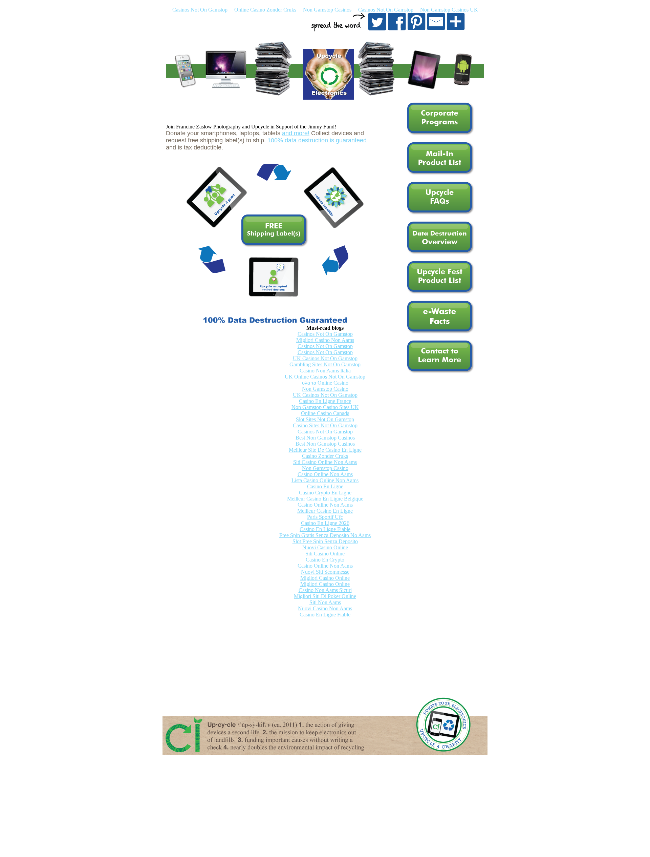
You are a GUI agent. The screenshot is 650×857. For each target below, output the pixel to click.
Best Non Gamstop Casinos (325, 438)
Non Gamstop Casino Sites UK (325, 407)
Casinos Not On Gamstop (200, 10)
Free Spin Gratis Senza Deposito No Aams (325, 535)
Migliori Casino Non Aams (325, 340)
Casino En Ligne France (325, 401)
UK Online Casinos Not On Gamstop (325, 377)
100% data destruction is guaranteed (317, 140)
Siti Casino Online (325, 553)
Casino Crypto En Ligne (325, 492)
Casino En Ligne (325, 486)
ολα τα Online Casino (325, 383)
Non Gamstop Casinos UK (449, 10)
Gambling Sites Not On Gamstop (325, 364)
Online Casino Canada (325, 413)
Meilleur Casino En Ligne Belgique (325, 499)
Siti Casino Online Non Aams (325, 462)
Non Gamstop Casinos (327, 10)
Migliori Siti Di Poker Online (325, 596)
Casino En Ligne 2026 (325, 523)
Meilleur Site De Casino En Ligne (325, 450)
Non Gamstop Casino (325, 389)
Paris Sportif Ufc (325, 517)
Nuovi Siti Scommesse (325, 572)
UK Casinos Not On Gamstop (325, 358)
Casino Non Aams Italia (325, 370)
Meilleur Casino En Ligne (325, 511)
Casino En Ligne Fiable (325, 529)
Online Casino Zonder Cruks (265, 10)
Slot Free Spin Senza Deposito (325, 541)
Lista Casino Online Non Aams (325, 480)
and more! (295, 133)
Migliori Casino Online (325, 578)
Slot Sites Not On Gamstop (325, 419)
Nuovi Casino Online (325, 547)
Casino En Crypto (325, 560)
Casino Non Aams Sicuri (325, 590)
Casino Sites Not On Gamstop (325, 425)
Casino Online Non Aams (325, 474)
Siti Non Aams (325, 602)
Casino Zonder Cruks (325, 456)
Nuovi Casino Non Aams (325, 608)
